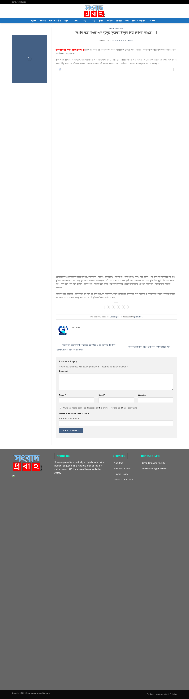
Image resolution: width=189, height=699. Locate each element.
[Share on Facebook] (106, 307)
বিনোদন (119, 20)
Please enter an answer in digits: (74, 413)
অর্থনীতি (110, 20)
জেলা (76, 20)
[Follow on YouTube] (175, 2)
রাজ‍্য (66, 20)
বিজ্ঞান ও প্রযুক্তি (138, 20)
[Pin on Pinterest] (121, 307)
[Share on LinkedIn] (126, 307)
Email (102, 395)
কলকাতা (43, 20)
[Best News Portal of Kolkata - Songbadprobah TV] (94, 11)
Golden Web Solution (167, 694)
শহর (84, 20)
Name (62, 395)
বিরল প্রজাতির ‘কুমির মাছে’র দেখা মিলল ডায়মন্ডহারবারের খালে (149, 347)
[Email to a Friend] (116, 307)
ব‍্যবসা (101, 20)
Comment (64, 371)
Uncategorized (116, 28)
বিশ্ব (93, 20)
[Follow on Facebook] (173, 2)
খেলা (127, 20)
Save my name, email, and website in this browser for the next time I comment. (100, 408)
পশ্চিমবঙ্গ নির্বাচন (55, 20)
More (152, 20)
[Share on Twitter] (111, 307)
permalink (138, 317)
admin (130, 40)
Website (142, 395)
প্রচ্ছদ (33, 20)
